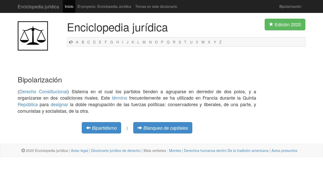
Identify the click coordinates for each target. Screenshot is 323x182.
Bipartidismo (104, 128)
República (28, 104)
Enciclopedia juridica (38, 6)
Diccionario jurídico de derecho (116, 150)
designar (59, 104)
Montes (175, 150)
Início (69, 6)
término (119, 97)
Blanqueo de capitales (165, 128)
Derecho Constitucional (43, 91)
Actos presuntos (284, 150)
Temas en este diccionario (156, 6)
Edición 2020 (287, 24)
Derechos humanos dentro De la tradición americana (226, 150)
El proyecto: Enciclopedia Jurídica (104, 6)
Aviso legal (79, 150)
